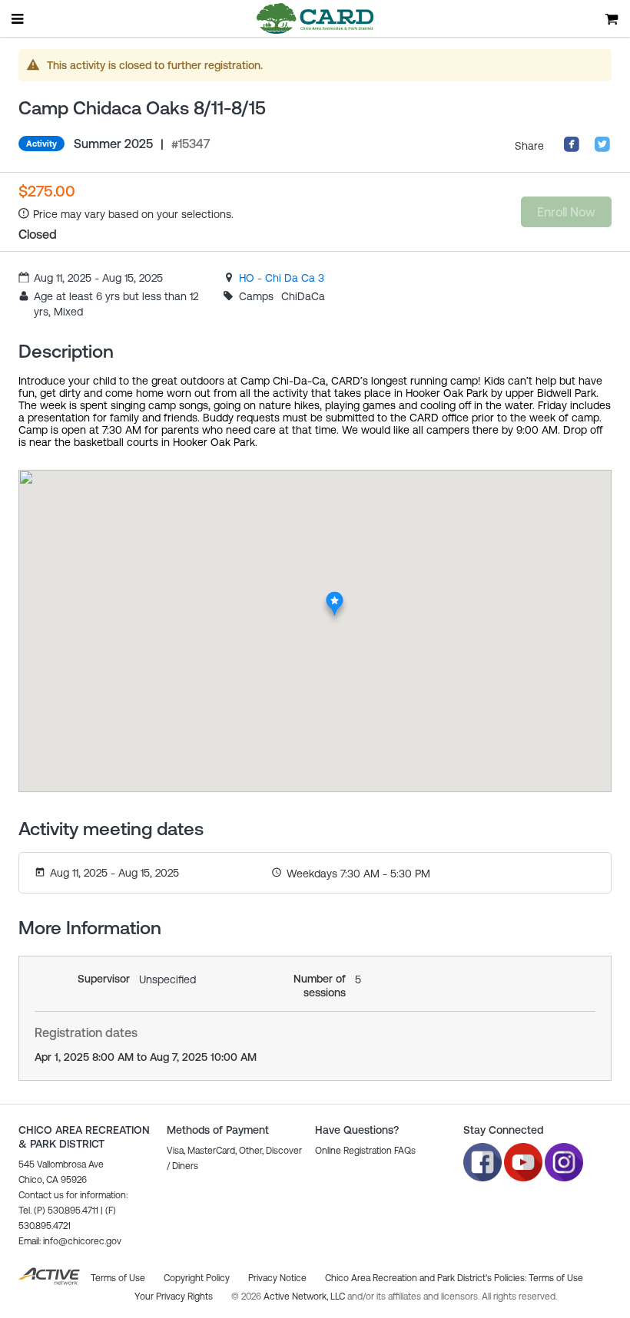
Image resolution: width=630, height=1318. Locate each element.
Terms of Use (556, 1278)
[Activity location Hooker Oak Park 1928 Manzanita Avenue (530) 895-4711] (334, 595)
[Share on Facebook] (571, 149)
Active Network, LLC (305, 1296)
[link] (281, 278)
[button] (69, 1241)
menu (18, 18)
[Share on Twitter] (602, 149)
